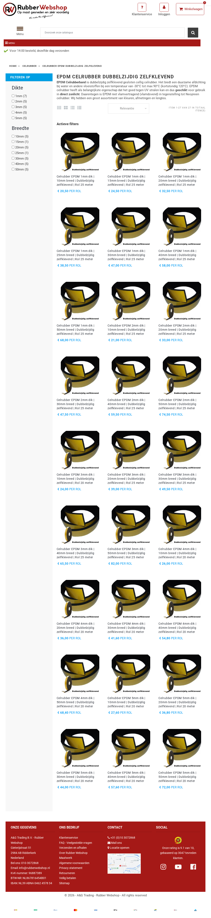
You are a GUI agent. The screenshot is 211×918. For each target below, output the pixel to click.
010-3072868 (30, 863)
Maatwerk (65, 857)
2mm (21, 101)
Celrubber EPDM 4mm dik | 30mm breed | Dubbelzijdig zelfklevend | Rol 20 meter (126, 628)
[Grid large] (65, 108)
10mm (21, 136)
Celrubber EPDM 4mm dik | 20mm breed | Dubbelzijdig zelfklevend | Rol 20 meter (75, 628)
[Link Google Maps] (124, 861)
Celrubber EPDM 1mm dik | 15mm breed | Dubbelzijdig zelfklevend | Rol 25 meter (126, 180)
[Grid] (59, 108)
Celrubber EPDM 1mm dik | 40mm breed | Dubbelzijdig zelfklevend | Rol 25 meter (177, 255)
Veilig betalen (67, 878)
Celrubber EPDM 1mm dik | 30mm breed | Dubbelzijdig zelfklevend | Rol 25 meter (126, 255)
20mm (21, 147)
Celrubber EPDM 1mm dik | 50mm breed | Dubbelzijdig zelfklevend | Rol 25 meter (75, 329)
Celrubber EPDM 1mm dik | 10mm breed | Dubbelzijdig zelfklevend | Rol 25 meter (75, 180)
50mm (21, 169)
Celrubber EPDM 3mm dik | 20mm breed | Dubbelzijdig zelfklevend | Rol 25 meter (126, 478)
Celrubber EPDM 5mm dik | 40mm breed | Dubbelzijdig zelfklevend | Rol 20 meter (126, 777)
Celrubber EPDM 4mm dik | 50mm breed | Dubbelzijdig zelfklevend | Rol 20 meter (75, 702)
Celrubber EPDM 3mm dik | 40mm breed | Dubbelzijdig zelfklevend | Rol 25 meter (75, 553)
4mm (21, 112)
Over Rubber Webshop (73, 853)
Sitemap (64, 883)
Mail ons (116, 842)
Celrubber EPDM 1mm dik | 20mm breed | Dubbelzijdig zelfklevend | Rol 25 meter (177, 180)
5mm (21, 118)
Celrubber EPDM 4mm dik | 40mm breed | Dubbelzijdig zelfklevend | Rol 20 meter (177, 628)
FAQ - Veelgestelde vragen (75, 842)
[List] (72, 108)
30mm (21, 158)
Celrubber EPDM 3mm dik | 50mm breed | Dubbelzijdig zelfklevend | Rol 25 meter (126, 553)
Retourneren (67, 873)
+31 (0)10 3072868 (122, 837)
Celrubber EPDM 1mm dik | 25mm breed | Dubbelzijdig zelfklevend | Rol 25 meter (75, 255)
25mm (21, 153)
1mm (21, 96)
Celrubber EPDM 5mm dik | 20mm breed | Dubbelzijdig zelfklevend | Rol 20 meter (177, 702)
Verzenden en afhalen (73, 847)
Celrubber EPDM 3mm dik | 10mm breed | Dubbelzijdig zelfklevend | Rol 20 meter (75, 478)
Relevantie (127, 108)
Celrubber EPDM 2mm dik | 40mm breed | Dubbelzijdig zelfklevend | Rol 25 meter (126, 404)
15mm (21, 142)
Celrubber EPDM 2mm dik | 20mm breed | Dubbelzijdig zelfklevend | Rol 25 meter (177, 329)
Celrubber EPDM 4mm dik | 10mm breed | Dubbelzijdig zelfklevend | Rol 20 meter (177, 553)
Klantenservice (68, 837)
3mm (21, 107)
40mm (21, 164)
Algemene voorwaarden (74, 863)
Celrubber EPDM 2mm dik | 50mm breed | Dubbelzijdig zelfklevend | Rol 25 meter (177, 404)
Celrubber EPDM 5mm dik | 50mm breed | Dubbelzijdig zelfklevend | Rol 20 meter (177, 777)
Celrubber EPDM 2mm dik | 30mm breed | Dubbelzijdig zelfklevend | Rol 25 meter (75, 404)
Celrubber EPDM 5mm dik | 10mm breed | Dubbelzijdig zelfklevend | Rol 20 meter (126, 702)
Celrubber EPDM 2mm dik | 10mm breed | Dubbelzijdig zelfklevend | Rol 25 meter (126, 329)
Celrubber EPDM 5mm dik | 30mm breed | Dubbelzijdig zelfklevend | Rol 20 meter (75, 777)
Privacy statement (70, 868)
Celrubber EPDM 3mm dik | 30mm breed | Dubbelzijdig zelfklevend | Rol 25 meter (177, 478)
